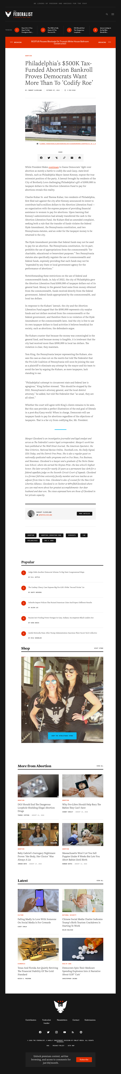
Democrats (72, 535)
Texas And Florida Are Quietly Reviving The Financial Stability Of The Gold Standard (38, 971)
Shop (25, 648)
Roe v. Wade (49, 541)
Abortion (31, 535)
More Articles (84, 514)
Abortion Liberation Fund (51, 535)
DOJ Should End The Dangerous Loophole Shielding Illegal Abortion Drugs (36, 808)
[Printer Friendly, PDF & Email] (80, 158)
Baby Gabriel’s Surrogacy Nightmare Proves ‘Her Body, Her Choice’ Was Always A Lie (36, 856)
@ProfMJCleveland (45, 515)
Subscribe (84, 1059)
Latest (23, 880)
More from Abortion (34, 766)
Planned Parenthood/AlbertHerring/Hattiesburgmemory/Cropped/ (64, 143)
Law (84, 535)
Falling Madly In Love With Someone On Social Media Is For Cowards (37, 921)
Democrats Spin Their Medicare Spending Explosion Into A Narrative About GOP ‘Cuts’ (81, 971)
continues (54, 167)
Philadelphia (32, 541)
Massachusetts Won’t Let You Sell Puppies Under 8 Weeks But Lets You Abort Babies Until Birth (81, 856)
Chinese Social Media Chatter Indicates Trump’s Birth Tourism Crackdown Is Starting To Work (82, 922)
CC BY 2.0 (92, 143)
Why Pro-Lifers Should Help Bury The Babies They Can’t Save (81, 806)
